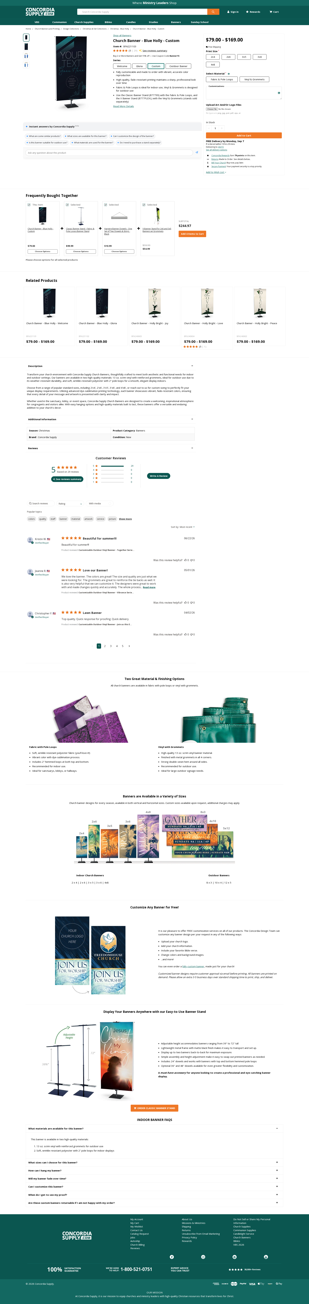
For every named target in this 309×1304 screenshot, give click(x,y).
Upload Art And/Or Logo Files (223, 104)
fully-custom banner (193, 966)
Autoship (135, 1241)
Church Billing (137, 1244)
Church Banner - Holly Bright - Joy (149, 323)
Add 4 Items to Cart (192, 233)
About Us (187, 1219)
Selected (75, 204)
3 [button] (111, 646)
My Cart (134, 1223)
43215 (221, 147)
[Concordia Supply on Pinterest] (235, 1257)
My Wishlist (136, 1226)
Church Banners (242, 1237)
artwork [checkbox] (88, 518)
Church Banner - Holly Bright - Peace (257, 323)
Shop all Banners (122, 35)
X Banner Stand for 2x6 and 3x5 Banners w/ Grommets (157, 230)
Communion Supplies (244, 1230)
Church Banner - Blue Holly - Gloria (98, 323)
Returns (186, 1230)
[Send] (196, 153)
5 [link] (130, 50)
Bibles (108, 22)
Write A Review (159, 475)
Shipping (186, 1226)
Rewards (254, 11)
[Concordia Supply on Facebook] (172, 1257)
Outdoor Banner (178, 66)
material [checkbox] (75, 518)
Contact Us (136, 1230)
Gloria (139, 66)
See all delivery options (216, 149)
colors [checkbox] (31, 518)
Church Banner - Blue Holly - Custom (40, 230)
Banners (176, 22)
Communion (59, 22)
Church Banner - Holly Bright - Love (203, 323)
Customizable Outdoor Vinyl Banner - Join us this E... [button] (105, 624)
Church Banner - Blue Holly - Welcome (47, 323)
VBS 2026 (238, 1244)
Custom (156, 66)
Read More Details (123, 106)
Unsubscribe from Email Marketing (201, 1233)
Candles (131, 22)
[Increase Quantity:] (222, 128)
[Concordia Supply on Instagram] (203, 1257)
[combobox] (70, 503)
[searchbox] (41, 503)
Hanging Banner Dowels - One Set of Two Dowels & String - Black (118, 231)
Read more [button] (149, 587)
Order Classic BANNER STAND (156, 1108)
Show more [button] (125, 518)
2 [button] (105, 646)
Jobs (132, 1237)
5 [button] (122, 646)
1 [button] (99, 646)
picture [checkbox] (112, 518)
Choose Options (42, 251)
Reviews (135, 1248)
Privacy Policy (189, 1237)
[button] (111, 366)
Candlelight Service (243, 1233)
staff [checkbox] (53, 518)
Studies (153, 22)
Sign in (234, 11)
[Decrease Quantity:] (209, 128)
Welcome (122, 66)
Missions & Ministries (193, 1223)
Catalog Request (139, 1233)
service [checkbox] (100, 518)
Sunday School (199, 22)
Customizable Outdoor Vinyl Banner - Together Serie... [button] (106, 550)
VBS (37, 22)
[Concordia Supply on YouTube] (266, 1257)
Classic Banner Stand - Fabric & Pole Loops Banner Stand (80, 230)
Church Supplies (84, 22)
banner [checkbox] (63, 518)
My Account (136, 1219)
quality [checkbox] (42, 518)
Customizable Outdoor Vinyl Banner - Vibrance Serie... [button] (106, 592)
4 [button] (116, 646)
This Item (37, 204)
